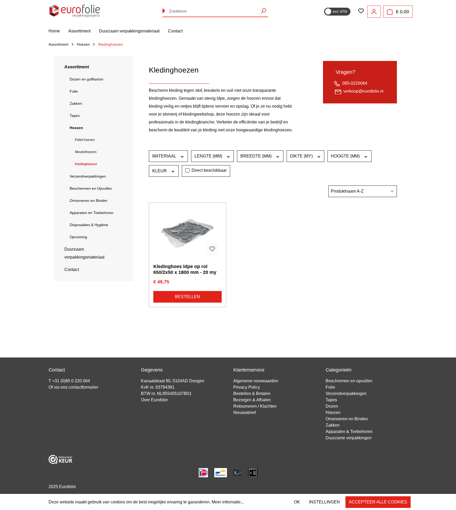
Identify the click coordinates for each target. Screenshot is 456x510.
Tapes (75, 115)
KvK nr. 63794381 (157, 387)
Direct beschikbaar (209, 170)
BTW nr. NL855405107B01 (166, 393)
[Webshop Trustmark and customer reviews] (60, 459)
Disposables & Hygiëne (89, 225)
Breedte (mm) (256, 156)
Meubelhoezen (86, 152)
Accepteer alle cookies (378, 502)
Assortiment (76, 67)
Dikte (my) (302, 156)
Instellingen (324, 502)
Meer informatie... (228, 502)
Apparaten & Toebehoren (349, 431)
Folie (74, 91)
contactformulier (83, 387)
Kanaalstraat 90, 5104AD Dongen (172, 381)
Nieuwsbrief (244, 412)
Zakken (76, 103)
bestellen (187, 296)
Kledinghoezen (86, 164)
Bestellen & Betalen (251, 393)
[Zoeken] (263, 11)
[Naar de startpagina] (75, 10)
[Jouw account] (374, 11)
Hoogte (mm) (346, 156)
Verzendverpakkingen (88, 176)
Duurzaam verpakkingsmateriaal (84, 253)
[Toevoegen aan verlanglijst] (212, 249)
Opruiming (78, 237)
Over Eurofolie (154, 400)
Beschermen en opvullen (349, 381)
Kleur (160, 171)
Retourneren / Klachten (255, 406)
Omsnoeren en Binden (88, 200)
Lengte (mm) (208, 156)
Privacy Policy (246, 387)
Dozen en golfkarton (86, 79)
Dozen (332, 406)
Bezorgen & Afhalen (252, 400)
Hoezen (76, 128)
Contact (71, 269)
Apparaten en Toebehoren (91, 213)
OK (297, 502)
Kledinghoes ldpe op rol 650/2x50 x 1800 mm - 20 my (184, 269)
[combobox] (215, 11)
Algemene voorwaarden (255, 381)
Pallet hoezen (85, 140)
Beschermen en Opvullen (91, 188)
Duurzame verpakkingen (349, 438)
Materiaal (164, 156)
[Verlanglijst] (361, 11)
